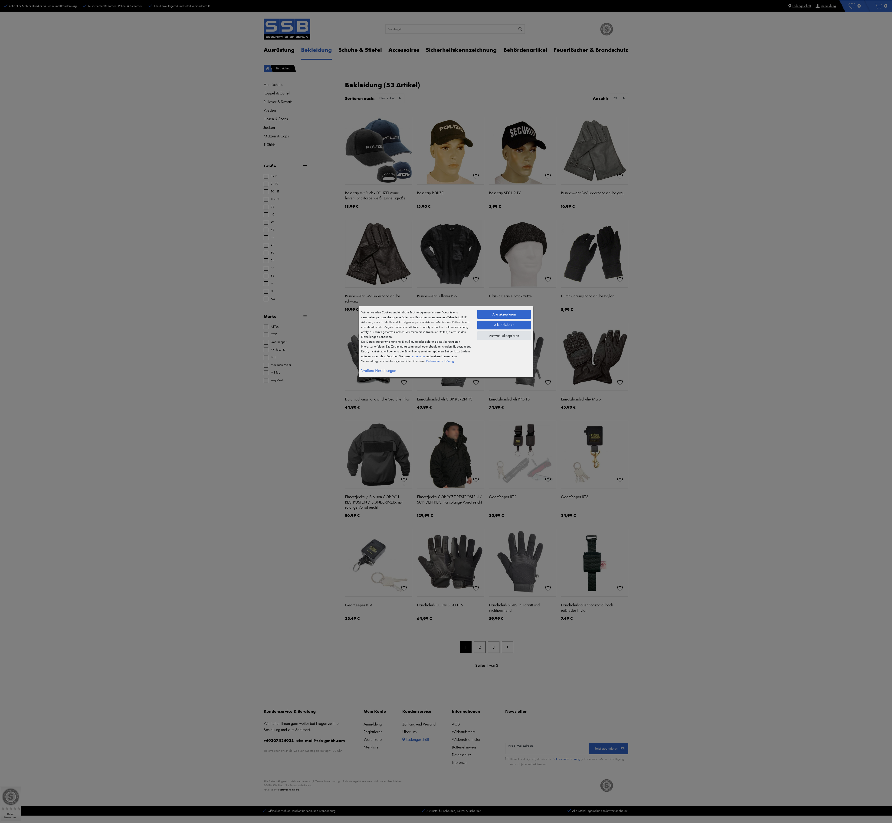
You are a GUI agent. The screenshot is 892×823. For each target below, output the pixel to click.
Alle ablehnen (504, 324)
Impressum (418, 356)
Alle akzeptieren (504, 314)
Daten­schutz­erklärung (440, 361)
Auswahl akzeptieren (504, 335)
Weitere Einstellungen (378, 370)
